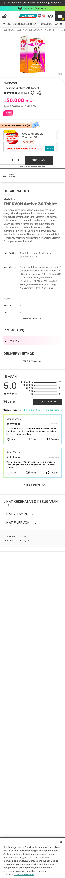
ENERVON (10, 83)
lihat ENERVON (17, 523)
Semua (7, 410)
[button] (60, 16)
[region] (32, 857)
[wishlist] (32, 92)
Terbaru (17, 410)
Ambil (49, 148)
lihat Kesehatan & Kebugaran (30, 502)
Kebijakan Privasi (24, 874)
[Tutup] (61, 842)
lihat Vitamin (15, 514)
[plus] (18, 160)
